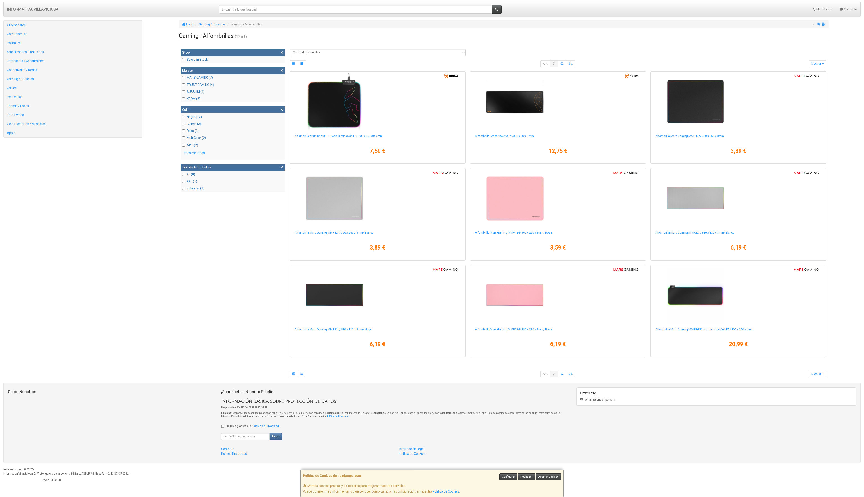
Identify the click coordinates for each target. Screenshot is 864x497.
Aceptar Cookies (548, 476)
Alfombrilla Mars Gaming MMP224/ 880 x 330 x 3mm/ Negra (334, 329)
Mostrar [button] (816, 63)
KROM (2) (193, 98)
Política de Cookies (446, 491)
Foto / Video (15, 115)
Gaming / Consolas (20, 79)
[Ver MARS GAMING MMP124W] (377, 198)
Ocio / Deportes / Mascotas (26, 124)
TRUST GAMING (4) (200, 85)
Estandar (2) (195, 188)
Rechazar (526, 476)
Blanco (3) (194, 124)
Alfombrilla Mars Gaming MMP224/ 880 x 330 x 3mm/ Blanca (694, 232)
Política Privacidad (234, 453)
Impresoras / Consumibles (25, 61)
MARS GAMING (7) (200, 77)
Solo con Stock (197, 59)
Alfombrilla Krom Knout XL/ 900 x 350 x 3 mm (504, 136)
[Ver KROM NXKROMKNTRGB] (377, 102)
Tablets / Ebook (18, 106)
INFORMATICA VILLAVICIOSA (32, 9)
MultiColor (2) (196, 138)
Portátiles (14, 43)
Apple (11, 133)
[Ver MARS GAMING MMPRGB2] (738, 295)
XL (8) (191, 174)
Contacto (850, 9)
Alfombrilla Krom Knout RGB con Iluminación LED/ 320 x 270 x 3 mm (339, 136)
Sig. (570, 63)
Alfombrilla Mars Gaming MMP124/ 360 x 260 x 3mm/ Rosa (513, 232)
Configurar (508, 476)
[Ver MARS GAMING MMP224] (377, 295)
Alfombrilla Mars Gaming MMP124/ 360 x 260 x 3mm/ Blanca (334, 232)
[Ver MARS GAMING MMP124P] (558, 198)
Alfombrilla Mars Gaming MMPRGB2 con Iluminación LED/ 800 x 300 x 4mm (704, 329)
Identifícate (824, 9)
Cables (12, 88)
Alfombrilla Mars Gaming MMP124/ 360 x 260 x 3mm (689, 136)
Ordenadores (16, 25)
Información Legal (411, 449)
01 (554, 63)
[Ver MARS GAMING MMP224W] (738, 198)
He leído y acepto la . (252, 426)
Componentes (17, 34)
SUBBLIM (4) (196, 92)
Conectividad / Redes (22, 70)
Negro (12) (194, 117)
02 (562, 63)
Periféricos (14, 97)
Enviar (275, 436)
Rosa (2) (193, 131)
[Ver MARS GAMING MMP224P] (558, 295)
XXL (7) (192, 181)
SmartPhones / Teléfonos (25, 52)
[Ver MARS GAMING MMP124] (738, 102)
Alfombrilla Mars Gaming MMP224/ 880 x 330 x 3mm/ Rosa (513, 329)
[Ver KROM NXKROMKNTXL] (558, 102)
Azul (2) (192, 145)
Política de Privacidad (338, 416)
